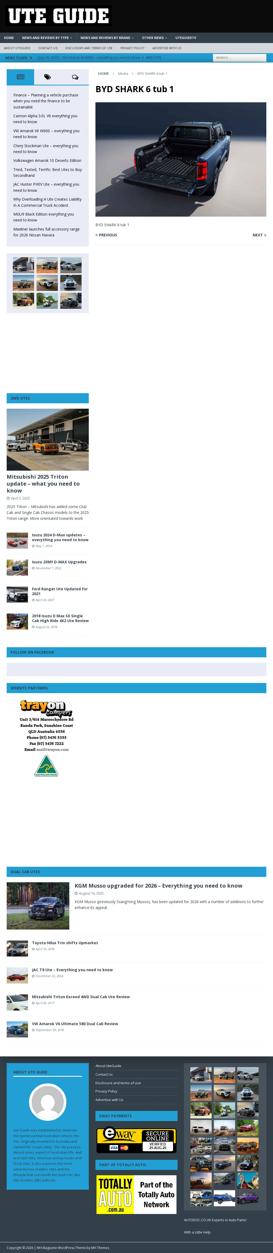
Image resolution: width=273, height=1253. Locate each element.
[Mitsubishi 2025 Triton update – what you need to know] (48, 439)
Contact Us (47, 48)
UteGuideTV (185, 38)
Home (9, 38)
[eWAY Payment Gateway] (136, 1150)
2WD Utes (20, 398)
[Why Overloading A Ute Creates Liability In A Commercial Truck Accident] (47, 301)
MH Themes (100, 1248)
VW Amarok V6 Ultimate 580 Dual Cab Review (75, 1023)
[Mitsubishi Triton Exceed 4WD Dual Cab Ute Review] (17, 1002)
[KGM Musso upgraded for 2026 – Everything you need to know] (38, 905)
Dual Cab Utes (25, 871)
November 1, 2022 (49, 568)
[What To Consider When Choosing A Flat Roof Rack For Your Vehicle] (201, 1198)
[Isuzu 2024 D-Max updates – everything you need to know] (17, 541)
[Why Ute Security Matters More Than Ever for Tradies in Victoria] (248, 1181)
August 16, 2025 (91, 893)
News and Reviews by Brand (105, 38)
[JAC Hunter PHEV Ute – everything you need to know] (23, 301)
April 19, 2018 (45, 949)
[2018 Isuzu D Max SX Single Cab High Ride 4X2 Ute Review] (17, 622)
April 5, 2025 (20, 498)
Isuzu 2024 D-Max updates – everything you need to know (60, 537)
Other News (153, 38)
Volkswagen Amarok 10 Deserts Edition (47, 160)
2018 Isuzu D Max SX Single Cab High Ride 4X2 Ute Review (60, 618)
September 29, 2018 (50, 1030)
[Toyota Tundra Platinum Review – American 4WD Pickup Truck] (224, 1163)
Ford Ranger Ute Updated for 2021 (60, 591)
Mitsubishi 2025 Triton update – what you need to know (43, 483)
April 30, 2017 (45, 1003)
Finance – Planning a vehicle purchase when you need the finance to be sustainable (45, 101)
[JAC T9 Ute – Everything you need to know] (17, 975)
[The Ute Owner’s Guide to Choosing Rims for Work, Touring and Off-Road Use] (224, 1128)
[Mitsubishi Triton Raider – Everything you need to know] (201, 1181)
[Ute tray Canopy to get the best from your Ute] (224, 1198)
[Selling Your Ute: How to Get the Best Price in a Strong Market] (201, 1146)
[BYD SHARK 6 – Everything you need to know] (248, 1163)
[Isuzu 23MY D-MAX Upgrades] (17, 568)
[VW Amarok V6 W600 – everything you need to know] (71, 265)
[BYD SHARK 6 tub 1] (180, 213)
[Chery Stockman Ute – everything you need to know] (23, 283)
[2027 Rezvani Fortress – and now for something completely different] (224, 1146)
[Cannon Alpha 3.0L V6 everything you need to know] (47, 265)
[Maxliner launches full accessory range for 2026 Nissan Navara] (201, 1128)
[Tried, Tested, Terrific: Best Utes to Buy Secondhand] (71, 283)
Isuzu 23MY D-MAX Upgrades (59, 561)
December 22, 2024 (49, 976)
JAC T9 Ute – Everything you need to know (72, 969)
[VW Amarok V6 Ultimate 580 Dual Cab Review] (17, 1029)
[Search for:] (239, 57)
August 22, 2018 (46, 627)
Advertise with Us (166, 48)
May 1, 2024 (44, 546)
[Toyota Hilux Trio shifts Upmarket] (17, 948)
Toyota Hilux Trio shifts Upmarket (65, 942)
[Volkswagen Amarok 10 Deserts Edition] (47, 283)
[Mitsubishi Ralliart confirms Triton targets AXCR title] (248, 1128)
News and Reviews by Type (45, 38)
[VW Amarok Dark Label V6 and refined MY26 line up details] (224, 1181)
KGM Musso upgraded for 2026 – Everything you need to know (158, 885)
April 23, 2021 (45, 600)
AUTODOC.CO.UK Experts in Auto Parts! (215, 1219)
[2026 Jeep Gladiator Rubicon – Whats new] (248, 1198)
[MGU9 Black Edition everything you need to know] (71, 301)
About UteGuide (17, 48)
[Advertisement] (48, 353)
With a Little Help (197, 1232)
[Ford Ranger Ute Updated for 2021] (17, 595)
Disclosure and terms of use (89, 48)
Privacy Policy (132, 48)
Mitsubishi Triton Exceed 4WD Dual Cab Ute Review (81, 996)
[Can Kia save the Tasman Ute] (201, 1163)
